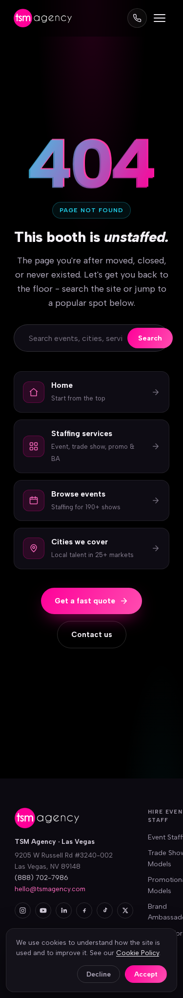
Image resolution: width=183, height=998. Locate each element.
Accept (146, 974)
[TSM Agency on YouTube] (43, 910)
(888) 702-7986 (41, 877)
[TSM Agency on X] (125, 910)
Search (150, 338)
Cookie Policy (137, 953)
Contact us (91, 634)
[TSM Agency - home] (43, 18)
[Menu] (159, 18)
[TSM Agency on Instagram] (23, 910)
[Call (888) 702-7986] (137, 18)
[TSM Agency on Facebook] (84, 910)
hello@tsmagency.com (50, 889)
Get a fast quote (85, 601)
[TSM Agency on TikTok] (105, 910)
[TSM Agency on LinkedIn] (64, 910)
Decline (98, 974)
